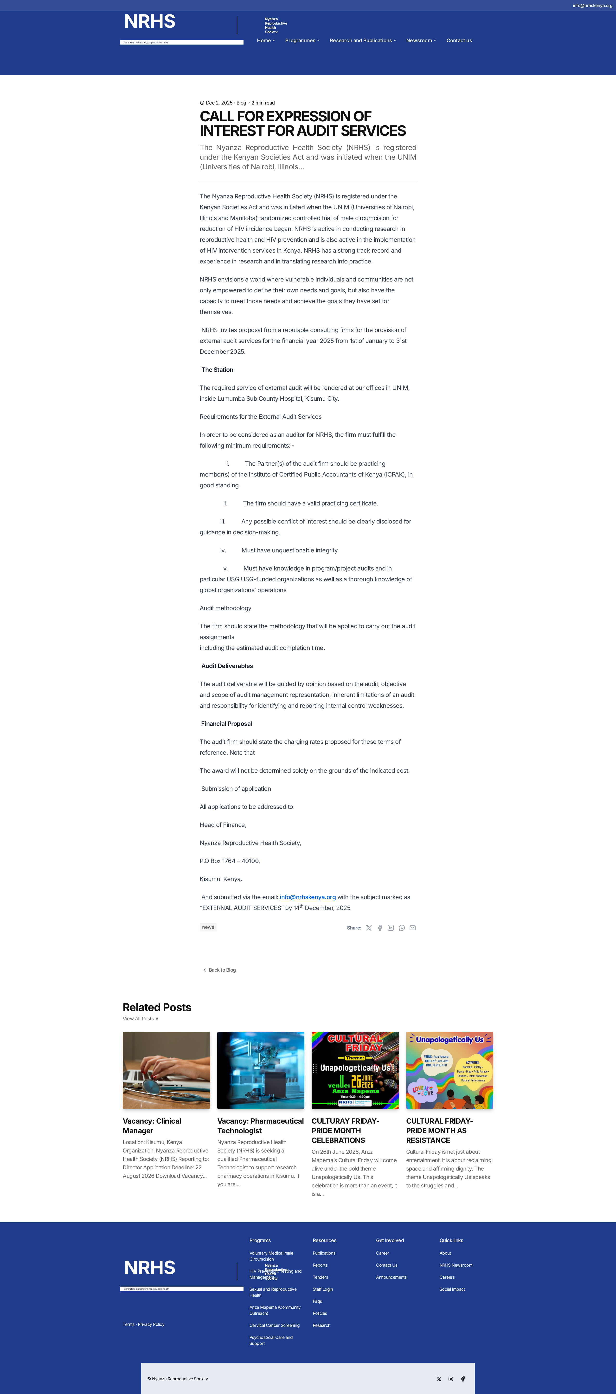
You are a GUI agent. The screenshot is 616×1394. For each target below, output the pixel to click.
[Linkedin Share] (390, 927)
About (445, 1253)
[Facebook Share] (380, 927)
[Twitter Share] (368, 927)
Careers (447, 1277)
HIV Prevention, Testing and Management (276, 1274)
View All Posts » (140, 1018)
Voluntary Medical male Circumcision (271, 1256)
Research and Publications (361, 40)
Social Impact (452, 1289)
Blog (241, 103)
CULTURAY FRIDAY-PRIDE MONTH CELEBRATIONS (345, 1131)
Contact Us (386, 1265)
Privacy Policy (151, 1324)
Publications (324, 1253)
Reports (320, 1265)
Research (321, 1325)
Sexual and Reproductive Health (273, 1292)
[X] (439, 1379)
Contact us (459, 40)
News (208, 927)
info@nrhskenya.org (592, 5)
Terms (129, 1324)
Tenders (320, 1277)
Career (382, 1253)
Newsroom (419, 40)
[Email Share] (412, 927)
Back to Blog (222, 970)
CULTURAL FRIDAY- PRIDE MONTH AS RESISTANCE (439, 1131)
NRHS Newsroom (456, 1265)
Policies (320, 1313)
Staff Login (323, 1289)
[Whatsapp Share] (401, 927)
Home (264, 40)
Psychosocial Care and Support (271, 1340)
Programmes (300, 40)
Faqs (317, 1301)
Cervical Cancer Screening (275, 1325)
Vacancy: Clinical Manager (152, 1126)
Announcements (391, 1277)
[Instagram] (451, 1379)
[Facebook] (463, 1379)
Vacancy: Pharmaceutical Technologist (260, 1126)
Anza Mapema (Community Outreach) (275, 1310)
